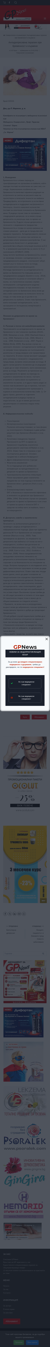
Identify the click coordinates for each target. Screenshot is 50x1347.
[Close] (46, 639)
